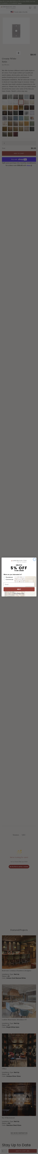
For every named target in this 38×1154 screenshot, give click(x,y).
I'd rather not (19, 593)
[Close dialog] (34, 559)
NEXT (19, 589)
